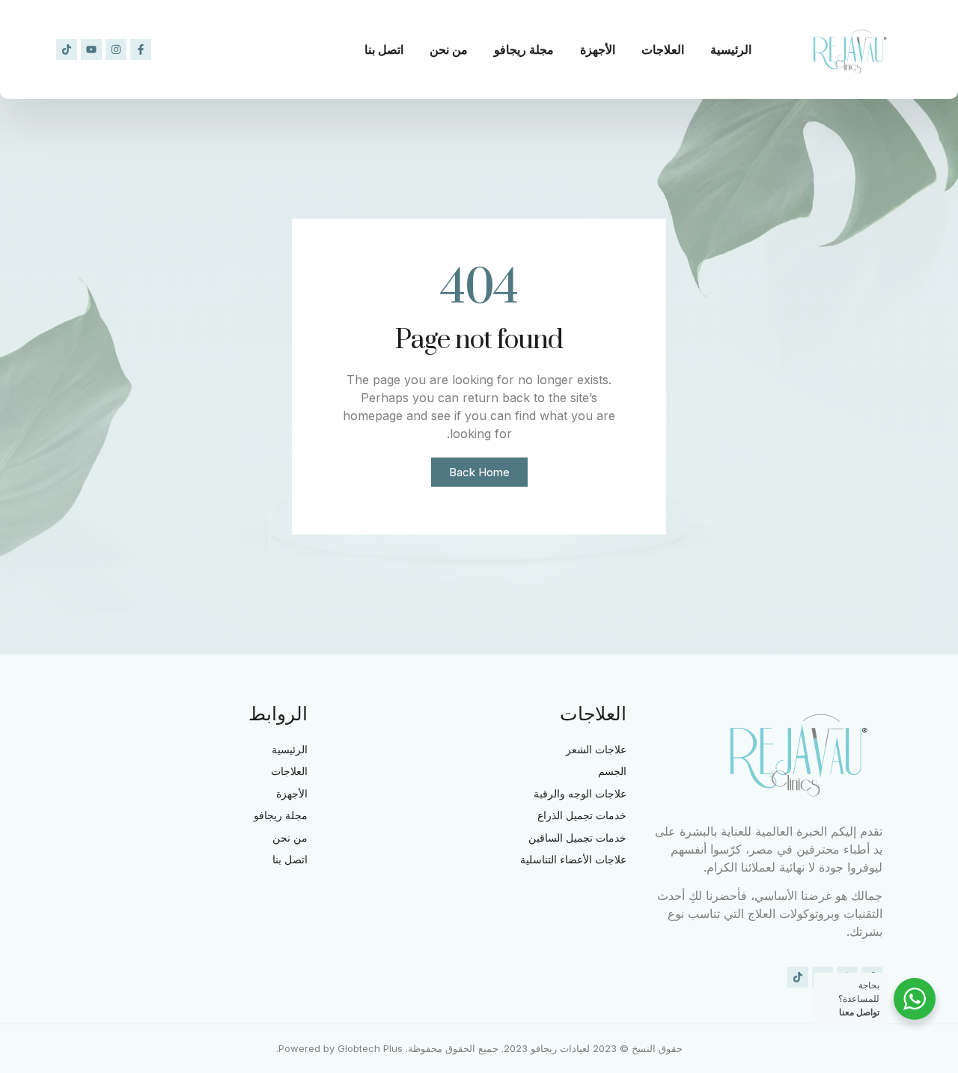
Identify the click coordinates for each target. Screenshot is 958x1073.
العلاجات (662, 49)
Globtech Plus (370, 1048)
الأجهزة (597, 49)
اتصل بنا (383, 49)
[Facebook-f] (140, 49)
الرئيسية (730, 49)
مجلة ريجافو (524, 49)
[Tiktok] (66, 49)
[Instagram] (116, 49)
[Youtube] (91, 49)
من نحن (449, 49)
